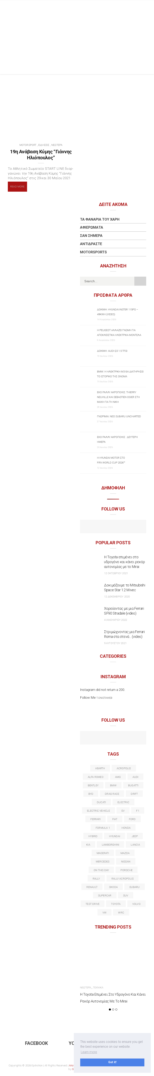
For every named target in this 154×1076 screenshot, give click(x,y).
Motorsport (27, 144)
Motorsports (93, 252)
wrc (121, 912)
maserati (103, 853)
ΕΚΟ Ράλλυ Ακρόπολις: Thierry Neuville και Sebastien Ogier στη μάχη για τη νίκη (118, 397)
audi (136, 776)
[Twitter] (96, 738)
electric (123, 802)
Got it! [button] (112, 1062)
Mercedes (102, 861)
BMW (113, 785)
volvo (136, 903)
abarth (100, 768)
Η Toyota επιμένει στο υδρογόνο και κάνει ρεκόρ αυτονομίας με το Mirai (124, 562)
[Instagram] (122, 527)
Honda (126, 827)
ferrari (95, 819)
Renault (91, 887)
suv (125, 895)
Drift (134, 793)
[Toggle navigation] (143, 7)
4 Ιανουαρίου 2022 (115, 619)
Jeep (135, 836)
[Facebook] (104, 527)
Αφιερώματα (91, 227)
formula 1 (103, 827)
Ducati (101, 802)
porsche (127, 870)
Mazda (125, 853)
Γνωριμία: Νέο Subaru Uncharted (119, 416)
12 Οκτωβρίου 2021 (116, 573)
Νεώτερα (56, 144)
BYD (90, 793)
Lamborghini (110, 844)
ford (132, 819)
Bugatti (133, 785)
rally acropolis (122, 878)
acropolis (124, 768)
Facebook (36, 1043)
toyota (116, 903)
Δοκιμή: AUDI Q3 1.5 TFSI (112, 350)
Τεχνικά (98, 987)
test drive (92, 903)
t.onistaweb (104, 697)
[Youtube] (113, 527)
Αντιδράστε (91, 244)
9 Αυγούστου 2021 (115, 643)
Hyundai (114, 836)
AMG (118, 776)
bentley (93, 785)
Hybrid (92, 836)
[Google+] (104, 738)
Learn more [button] (89, 1052)
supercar (104, 895)
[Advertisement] (77, 44)
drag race (112, 793)
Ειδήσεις (43, 144)
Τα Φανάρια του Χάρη (100, 219)
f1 (137, 810)
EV (123, 810)
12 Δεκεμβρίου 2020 (117, 596)
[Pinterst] (139, 738)
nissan (125, 861)
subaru (134, 887)
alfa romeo (95, 776)
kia (88, 844)
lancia (135, 844)
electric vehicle (98, 810)
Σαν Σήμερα (91, 235)
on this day (101, 870)
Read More (17, 186)
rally (96, 878)
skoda (113, 887)
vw (104, 912)
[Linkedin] (113, 738)
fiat (114, 819)
